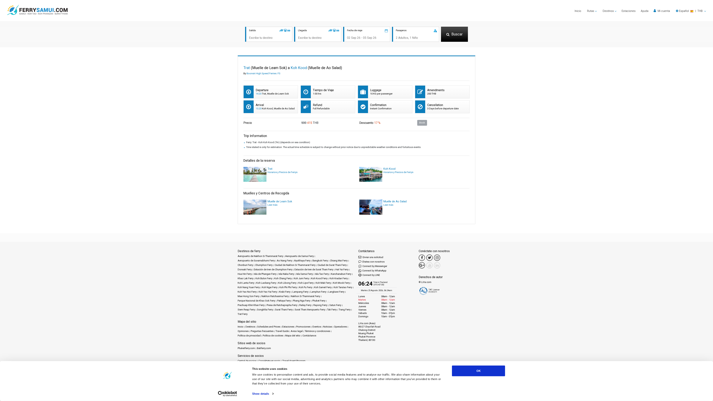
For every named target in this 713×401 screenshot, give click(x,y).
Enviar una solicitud (372, 257)
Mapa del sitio (292, 335)
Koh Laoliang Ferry (266, 282)
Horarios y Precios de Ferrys (282, 172)
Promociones (303, 326)
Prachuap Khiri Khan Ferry (251, 305)
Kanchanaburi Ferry (341, 274)
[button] (691, 11)
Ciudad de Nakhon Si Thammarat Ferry (295, 265)
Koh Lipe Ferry (306, 282)
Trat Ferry (243, 314)
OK (478, 370)
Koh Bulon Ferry (263, 278)
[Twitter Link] (429, 258)
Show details (260, 393)
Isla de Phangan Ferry (265, 274)
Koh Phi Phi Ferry (288, 287)
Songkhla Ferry (265, 309)
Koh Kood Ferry (319, 278)
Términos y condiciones (317, 331)
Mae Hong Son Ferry (248, 296)
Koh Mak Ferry (323, 282)
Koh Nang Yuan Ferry (249, 287)
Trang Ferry (345, 309)
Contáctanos (309, 335)
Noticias (327, 326)
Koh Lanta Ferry (246, 282)
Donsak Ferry (245, 269)
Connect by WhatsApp (374, 270)
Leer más (272, 204)
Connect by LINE (371, 275)
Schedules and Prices (268, 326)
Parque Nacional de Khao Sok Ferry (256, 300)
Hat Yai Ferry (342, 269)
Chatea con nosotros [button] (373, 261)
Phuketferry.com (246, 348)
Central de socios (247, 360)
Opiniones (243, 331)
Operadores (340, 326)
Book (422, 122)
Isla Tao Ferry (322, 274)
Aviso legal (297, 331)
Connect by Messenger (374, 266)
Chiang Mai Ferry (339, 260)
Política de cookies (273, 335)
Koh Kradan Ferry (339, 278)
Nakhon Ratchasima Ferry (275, 296)
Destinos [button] (608, 11)
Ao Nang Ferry (284, 260)
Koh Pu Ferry (305, 287)
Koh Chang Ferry (283, 278)
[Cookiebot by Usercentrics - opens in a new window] (227, 394)
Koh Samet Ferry (323, 287)
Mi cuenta (663, 11)
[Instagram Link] (437, 258)
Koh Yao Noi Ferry (247, 291)
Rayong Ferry (320, 305)
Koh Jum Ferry (301, 278)
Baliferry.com (264, 348)
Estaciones (629, 11)
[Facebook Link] (422, 258)
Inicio (578, 11)
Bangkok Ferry (320, 260)
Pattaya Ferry (284, 300)
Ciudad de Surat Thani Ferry (332, 265)
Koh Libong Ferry (287, 282)
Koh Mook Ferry (341, 282)
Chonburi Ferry (245, 265)
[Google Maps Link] (422, 265)
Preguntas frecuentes (262, 331)
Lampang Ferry (300, 291)
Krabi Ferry (284, 291)
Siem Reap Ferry (246, 309)
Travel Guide (282, 331)
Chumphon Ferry (264, 265)
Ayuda (644, 11)
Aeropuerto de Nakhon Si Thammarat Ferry (260, 256)
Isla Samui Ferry (304, 274)
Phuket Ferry (318, 300)
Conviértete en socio (269, 360)
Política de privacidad (249, 335)
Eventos (316, 326)
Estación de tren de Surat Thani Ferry (313, 269)
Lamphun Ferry (318, 291)
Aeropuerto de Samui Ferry (299, 256)
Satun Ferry (335, 305)
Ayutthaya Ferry (302, 260)
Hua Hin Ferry (245, 274)
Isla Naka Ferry (286, 274)
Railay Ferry (305, 305)
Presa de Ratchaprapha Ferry (282, 305)
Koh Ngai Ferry (269, 287)
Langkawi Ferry (336, 291)
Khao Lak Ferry (245, 278)
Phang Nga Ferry (301, 300)
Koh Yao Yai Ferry (268, 291)
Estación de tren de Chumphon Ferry (273, 269)
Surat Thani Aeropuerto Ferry (310, 309)
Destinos (250, 326)
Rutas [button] (590, 11)
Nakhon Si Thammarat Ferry (305, 296)
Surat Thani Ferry (284, 309)
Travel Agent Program (293, 360)
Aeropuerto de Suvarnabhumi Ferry (256, 260)
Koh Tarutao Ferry (343, 287)
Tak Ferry (332, 309)
